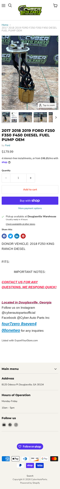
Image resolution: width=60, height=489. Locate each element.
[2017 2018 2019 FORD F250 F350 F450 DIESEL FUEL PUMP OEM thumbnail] (6, 117)
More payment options (30, 208)
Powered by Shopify (30, 482)
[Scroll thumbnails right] (55, 117)
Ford (7, 145)
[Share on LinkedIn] (16, 236)
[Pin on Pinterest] (23, 236)
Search (30, 475)
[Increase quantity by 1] (30, 178)
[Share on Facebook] (4, 236)
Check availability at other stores (20, 224)
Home (5, 25)
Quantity (6, 170)
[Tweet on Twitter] (10, 236)
